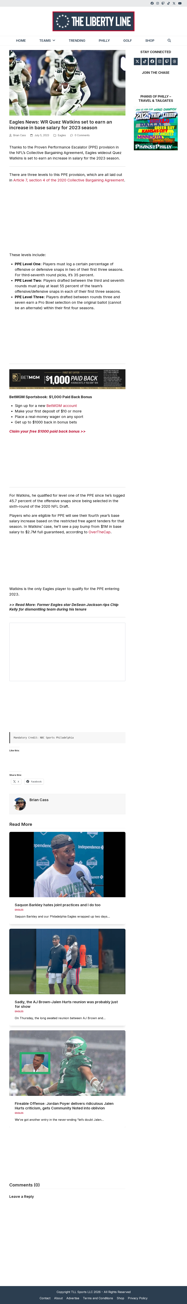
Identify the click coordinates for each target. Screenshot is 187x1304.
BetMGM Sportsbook (28, 397)
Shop (120, 1298)
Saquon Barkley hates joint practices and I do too (57, 905)
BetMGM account (61, 405)
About (58, 1298)
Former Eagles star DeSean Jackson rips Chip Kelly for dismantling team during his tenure (64, 606)
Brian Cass (19, 135)
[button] (169, 40)
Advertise (72, 1298)
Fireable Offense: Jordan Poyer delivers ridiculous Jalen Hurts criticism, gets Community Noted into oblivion (64, 1105)
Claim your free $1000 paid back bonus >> (47, 431)
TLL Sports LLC (82, 1292)
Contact (45, 1298)
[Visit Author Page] (19, 804)
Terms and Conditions (98, 1298)
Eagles (62, 135)
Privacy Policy (138, 1298)
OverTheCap (99, 532)
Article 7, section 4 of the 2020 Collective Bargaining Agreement (68, 180)
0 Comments (82, 135)
